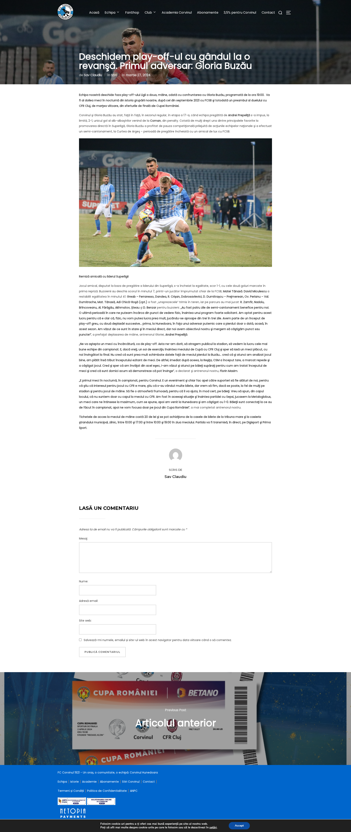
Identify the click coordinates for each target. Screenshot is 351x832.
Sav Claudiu (93, 75)
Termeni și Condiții (71, 791)
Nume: (83, 581)
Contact (268, 12)
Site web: (85, 621)
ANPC (134, 791)
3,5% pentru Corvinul (240, 12)
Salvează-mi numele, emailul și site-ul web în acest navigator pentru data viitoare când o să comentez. (158, 640)
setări (213, 827)
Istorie (74, 782)
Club (148, 12)
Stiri (114, 75)
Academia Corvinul (177, 12)
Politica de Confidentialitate (107, 791)
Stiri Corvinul (131, 782)
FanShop (132, 12)
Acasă (94, 12)
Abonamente (207, 12)
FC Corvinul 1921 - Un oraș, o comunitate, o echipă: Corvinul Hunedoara (108, 772)
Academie (89, 782)
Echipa (62, 782)
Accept (239, 826)
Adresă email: (88, 601)
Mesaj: (83, 538)
